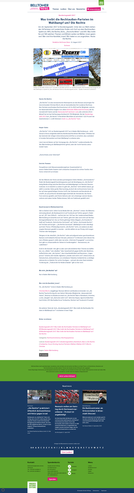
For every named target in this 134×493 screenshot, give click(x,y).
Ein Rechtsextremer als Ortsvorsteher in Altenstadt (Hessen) (92, 410)
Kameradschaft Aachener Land (68, 112)
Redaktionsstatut (92, 467)
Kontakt (90, 469)
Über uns (71, 9)
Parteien (67, 344)
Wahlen (73, 344)
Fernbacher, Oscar (46, 344)
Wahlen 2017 (81, 344)
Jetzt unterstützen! (67, 376)
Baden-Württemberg (51, 350)
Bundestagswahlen (67, 342)
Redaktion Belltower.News (61, 42)
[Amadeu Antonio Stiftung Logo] (32, 486)
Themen (55, 9)
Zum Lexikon (67, 452)
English (89, 471)
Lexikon (63, 9)
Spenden (52, 479)
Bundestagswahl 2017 (52, 342)
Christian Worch (44, 291)
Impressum (104, 490)
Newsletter (80, 9)
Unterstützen (94, 9)
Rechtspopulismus (67, 338)
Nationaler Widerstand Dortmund (78, 109)
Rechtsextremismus (53, 338)
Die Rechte (91, 342)
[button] (3, 490)
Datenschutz (96, 490)
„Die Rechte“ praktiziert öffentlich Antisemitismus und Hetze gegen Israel (39, 410)
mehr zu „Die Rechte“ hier (71, 119)
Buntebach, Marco (80, 342)
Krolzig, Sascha (58, 344)
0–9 (32, 447)
